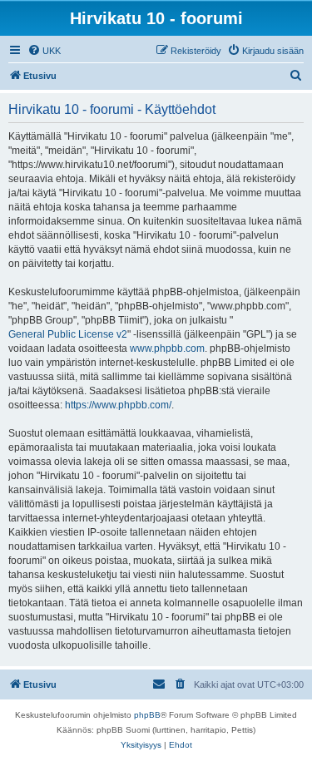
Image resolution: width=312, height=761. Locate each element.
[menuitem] (44, 51)
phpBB (147, 714)
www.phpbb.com (167, 348)
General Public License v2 (67, 334)
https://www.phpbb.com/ (118, 405)
